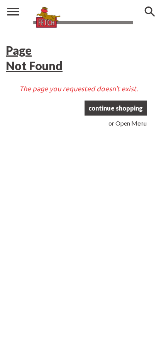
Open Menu (131, 123)
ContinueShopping (115, 108)
